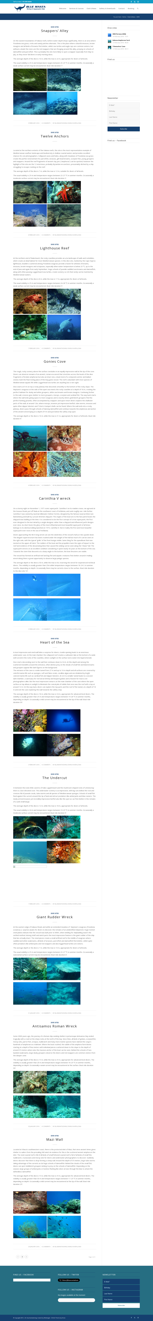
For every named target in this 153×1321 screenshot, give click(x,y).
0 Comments (46, 123)
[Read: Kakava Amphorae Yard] (110, 41)
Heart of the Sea (54, 642)
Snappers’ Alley (54, 30)
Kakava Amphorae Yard (121, 40)
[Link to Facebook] (131, 1)
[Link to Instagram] (138, 1)
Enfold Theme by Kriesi (58, 1318)
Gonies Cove (55, 361)
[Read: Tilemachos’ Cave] (110, 48)
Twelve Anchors (55, 136)
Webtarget (47, 1318)
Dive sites (55, 27)
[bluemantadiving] (30, 8)
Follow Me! (76, 1300)
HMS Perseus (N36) (119, 34)
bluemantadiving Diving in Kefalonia (68, 123)
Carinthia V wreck (55, 498)
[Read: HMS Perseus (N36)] (110, 35)
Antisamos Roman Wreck (54, 1026)
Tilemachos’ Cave (119, 46)
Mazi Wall (54, 1139)
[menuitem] (63, 8)
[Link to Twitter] (134, 1)
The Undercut (54, 777)
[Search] (138, 8)
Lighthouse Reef (54, 248)
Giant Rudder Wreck (55, 917)
